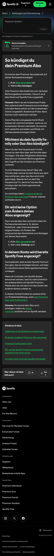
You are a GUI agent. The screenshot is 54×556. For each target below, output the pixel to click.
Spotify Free (8, 509)
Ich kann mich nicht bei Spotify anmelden (25, 358)
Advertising (8, 437)
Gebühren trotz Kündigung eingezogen (24, 331)
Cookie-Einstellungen (27, 547)
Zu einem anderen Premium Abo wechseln (26, 337)
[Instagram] (5, 518)
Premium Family (10, 497)
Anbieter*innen (10, 449)
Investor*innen (9, 443)
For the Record (9, 413)
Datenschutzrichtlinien (10, 547)
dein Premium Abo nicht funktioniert (26, 298)
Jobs (4, 407)
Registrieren (26, 4)
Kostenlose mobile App (13, 473)
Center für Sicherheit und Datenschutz (15, 541)
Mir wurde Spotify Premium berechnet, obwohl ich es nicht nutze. (24, 351)
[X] (14, 518)
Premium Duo (9, 491)
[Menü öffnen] (50, 4)
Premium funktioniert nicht (18, 343)
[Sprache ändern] (17, 4)
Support (6, 461)
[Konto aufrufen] (48, 46)
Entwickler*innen (11, 431)
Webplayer (7, 467)
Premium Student (11, 503)
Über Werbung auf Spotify (11, 552)
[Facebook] (23, 518)
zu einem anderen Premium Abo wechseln (23, 195)
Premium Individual (11, 485)
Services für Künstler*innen (15, 425)
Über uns (6, 401)
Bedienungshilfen (29, 552)
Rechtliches (6, 536)
